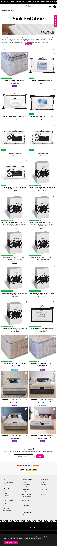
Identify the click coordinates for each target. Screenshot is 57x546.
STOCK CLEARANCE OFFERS (8, 482)
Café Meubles (6, 495)
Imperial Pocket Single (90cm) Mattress (15, 361)
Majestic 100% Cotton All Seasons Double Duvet (14, 259)
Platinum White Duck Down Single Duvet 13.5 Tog (14, 327)
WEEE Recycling (25, 500)
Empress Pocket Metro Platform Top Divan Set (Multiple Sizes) (14, 400)
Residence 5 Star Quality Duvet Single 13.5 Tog (42, 327)
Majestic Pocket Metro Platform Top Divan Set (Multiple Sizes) (14, 436)
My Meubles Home (26, 487)
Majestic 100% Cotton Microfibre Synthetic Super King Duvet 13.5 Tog (14, 299)
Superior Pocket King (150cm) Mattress (42, 367)
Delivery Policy (25, 489)
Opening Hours (6, 488)
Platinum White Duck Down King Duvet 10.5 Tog (42, 296)
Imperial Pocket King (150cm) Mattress (14, 367)
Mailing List (43, 491)
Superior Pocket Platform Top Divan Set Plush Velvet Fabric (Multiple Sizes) (42, 436)
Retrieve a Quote (45, 487)
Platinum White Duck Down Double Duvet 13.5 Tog (14, 329)
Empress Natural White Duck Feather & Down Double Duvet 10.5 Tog (14, 223)
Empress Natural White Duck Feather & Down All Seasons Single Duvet (42, 186)
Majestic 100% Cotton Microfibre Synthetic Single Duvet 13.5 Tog (14, 292)
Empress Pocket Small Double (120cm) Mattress (15, 79)
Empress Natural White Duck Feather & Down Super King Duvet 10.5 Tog (15, 228)
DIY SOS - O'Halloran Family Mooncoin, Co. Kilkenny (8, 502)
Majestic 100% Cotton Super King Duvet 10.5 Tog (42, 263)
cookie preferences (38, 538)
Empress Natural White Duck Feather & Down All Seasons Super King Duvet (42, 193)
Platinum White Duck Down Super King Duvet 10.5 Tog (42, 299)
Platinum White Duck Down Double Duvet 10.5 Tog (42, 294)
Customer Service (26, 505)
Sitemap (43, 494)
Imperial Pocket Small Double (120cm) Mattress (15, 363)
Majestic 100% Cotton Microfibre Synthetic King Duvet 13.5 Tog (14, 296)
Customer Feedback (26, 512)
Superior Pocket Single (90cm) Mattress (42, 361)
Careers (4, 506)
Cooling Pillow (42, 80)
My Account (24, 482)
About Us (5, 493)
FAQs (23, 515)
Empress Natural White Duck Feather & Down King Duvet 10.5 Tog (15, 226)
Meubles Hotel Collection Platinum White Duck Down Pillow (15, 188)
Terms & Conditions (26, 494)
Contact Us (43, 482)
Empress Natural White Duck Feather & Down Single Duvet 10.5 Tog (14, 221)
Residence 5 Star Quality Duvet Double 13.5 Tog (42, 329)
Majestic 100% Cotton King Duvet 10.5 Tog (42, 261)
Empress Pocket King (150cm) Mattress (14, 84)
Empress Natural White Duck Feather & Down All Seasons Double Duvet (42, 188)
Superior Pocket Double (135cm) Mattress (42, 365)
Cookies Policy (25, 507)
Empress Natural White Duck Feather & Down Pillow (14, 152)
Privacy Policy (25, 510)
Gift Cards (43, 484)
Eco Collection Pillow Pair (42, 116)
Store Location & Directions (9, 486)
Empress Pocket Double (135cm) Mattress (14, 82)
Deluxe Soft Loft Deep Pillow (15, 116)
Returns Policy (25, 491)
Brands (4, 513)
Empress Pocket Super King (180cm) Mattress (14, 86)
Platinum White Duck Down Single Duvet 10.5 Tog (42, 292)
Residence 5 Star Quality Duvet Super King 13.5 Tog (42, 334)
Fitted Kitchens (6, 508)
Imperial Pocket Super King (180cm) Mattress (14, 370)
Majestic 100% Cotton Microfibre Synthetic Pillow (42, 152)
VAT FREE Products (26, 484)
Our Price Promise (7, 498)
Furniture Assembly (26, 503)
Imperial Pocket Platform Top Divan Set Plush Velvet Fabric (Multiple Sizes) (42, 400)
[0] (54, 7)
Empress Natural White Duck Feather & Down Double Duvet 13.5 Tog (42, 223)
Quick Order (44, 489)
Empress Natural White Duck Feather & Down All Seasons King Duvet (42, 190)
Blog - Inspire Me (7, 510)
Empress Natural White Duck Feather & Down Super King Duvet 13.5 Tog (42, 228)
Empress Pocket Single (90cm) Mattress (15, 77)
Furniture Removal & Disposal (26, 497)
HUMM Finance (6, 491)
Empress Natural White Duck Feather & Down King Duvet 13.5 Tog (42, 226)
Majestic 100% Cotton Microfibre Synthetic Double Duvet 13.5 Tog (15, 294)
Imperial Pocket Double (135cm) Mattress (14, 365)
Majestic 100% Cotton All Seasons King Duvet (14, 261)
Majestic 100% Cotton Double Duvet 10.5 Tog (42, 259)
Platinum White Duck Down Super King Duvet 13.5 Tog (14, 334)
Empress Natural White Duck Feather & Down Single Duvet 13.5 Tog (42, 221)
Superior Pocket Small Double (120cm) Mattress (42, 363)
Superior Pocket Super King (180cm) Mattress (42, 370)
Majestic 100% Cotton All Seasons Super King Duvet (14, 263)
